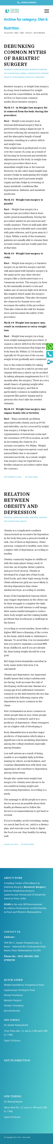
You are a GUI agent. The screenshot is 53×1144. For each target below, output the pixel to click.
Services (29, 33)
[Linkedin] (39, 1141)
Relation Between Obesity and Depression (21, 503)
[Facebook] (31, 1141)
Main (22, 33)
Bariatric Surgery (38, 69)
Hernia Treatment (13, 995)
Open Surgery (18, 77)
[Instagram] (35, 1141)
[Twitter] (43, 1141)
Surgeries (40, 77)
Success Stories (12, 1010)
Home (16, 33)
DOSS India (33, 477)
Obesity (7, 77)
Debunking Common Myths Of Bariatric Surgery (25, 55)
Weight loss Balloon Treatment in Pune (24, 984)
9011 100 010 (25, 956)
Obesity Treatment (14, 1005)
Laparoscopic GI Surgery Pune (19, 990)
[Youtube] (47, 1141)
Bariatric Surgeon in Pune (16, 69)
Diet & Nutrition (11, 73)
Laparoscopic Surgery (37, 73)
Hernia (23, 73)
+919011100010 (28, 2)
